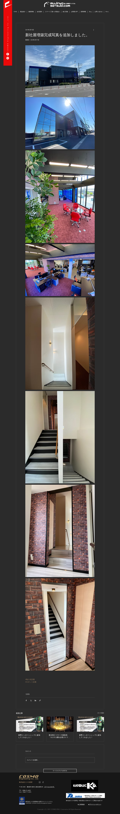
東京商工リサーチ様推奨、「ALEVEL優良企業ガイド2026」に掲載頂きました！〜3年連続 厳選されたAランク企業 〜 (60, 736)
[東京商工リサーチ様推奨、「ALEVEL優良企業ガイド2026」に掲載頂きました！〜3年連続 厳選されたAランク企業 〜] (60, 724)
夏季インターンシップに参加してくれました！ (90, 736)
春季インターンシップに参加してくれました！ (29, 736)
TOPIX (28, 694)
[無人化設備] (7, 54)
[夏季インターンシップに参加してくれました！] (90, 724)
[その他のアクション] (93, 30)
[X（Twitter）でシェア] (31, 700)
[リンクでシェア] (40, 700)
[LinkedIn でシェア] (35, 700)
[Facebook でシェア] (26, 700)
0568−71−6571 (27, 790)
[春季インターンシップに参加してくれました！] (29, 724)
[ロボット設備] (7, 58)
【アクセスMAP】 (49, 787)
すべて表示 (101, 713)
